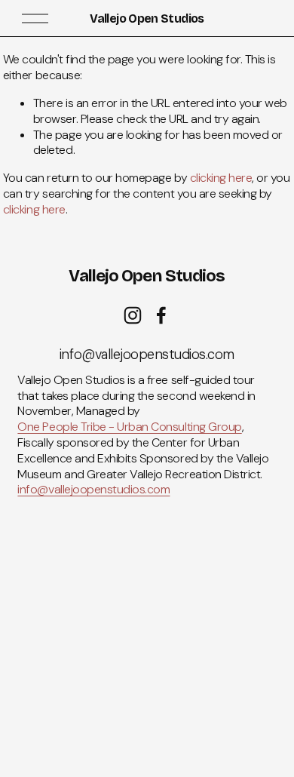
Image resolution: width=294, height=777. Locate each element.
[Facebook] (161, 315)
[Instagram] (133, 315)
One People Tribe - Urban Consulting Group (129, 427)
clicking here (221, 178)
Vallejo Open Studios (147, 18)
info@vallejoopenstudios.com (93, 489)
